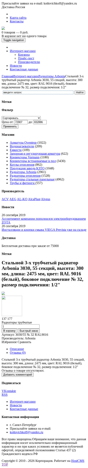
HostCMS (77, 460)
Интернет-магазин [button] (23, 51)
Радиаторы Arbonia (51, 76)
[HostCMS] (3, 28)
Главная (7, 76)
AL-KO (22, 199)
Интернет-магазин (25, 76)
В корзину (9, 330)
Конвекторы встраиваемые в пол (33, 161)
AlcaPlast (34, 199)
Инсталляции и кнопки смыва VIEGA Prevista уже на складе (44, 229)
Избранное (9, 342)
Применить (10, 126)
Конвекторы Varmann (24, 157)
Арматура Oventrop (23, 142)
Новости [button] (16, 65)
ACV (5, 199)
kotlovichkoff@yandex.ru (26, 432)
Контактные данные (24, 409)
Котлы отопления (22, 164)
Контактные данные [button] (24, 69)
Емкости (16, 150)
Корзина (24, 54)
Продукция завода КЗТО (27, 168)
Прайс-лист (26, 58)
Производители (29, 62)
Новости (16, 405)
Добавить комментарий (17, 374)
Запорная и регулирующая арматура (35, 153)
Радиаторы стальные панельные (32, 179)
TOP (5, 464)
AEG (12, 199)
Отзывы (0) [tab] (18, 352)
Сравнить (24, 342)
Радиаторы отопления (25, 175)
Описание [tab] (17, 349)
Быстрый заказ (29, 330)
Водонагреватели (22, 146)
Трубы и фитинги (22, 183)
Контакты (17, 21)
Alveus (45, 199)
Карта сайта (18, 17)
